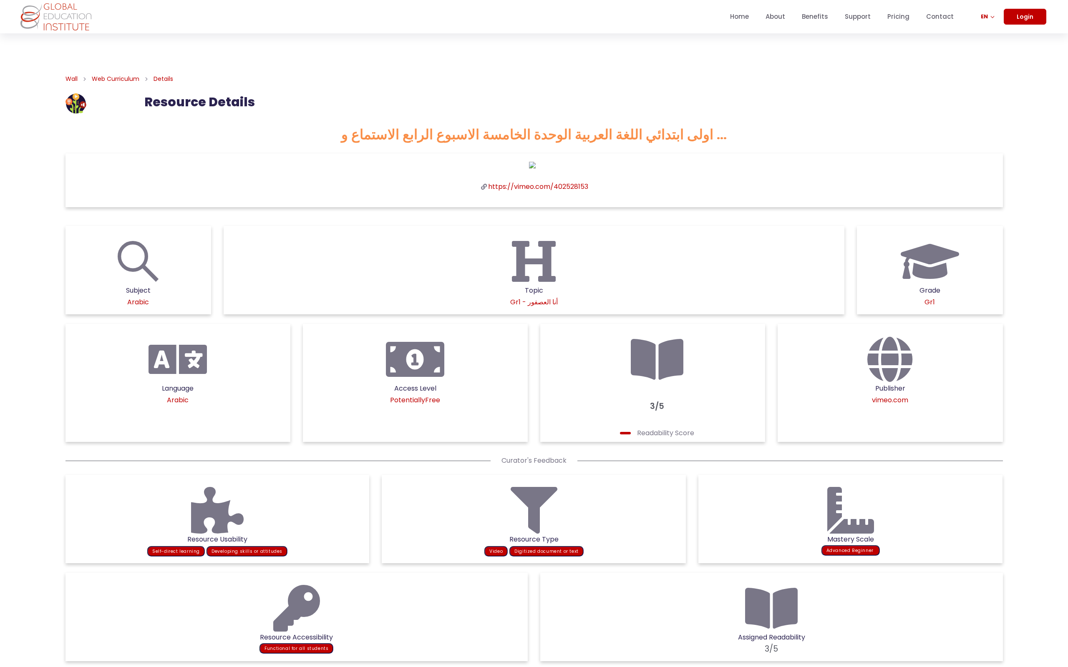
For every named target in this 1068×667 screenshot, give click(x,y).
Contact (940, 16)
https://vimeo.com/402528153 (538, 186)
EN (985, 16)
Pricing (898, 16)
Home (739, 16)
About (775, 16)
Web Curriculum (115, 79)
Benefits (815, 16)
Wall (71, 79)
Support (858, 16)
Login (1025, 17)
